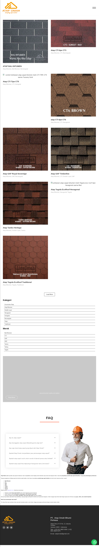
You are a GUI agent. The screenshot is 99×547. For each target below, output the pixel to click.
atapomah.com (10, 490)
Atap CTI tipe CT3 (58, 50)
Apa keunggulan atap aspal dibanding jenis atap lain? (26, 443)
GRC (6, 341)
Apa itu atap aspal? (15, 438)
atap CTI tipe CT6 (58, 120)
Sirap (6, 321)
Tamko (6, 344)
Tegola (6, 349)
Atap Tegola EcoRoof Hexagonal (65, 189)
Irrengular (7, 315)
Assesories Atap (9, 304)
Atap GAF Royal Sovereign (15, 174)
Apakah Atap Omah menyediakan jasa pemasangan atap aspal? (29, 453)
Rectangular (8, 318)
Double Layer (8, 310)
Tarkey (6, 347)
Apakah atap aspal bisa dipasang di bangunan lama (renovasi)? (29, 463)
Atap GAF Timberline (60, 174)
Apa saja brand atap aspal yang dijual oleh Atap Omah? (26, 448)
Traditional (7, 324)
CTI (6, 335)
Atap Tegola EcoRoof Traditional (17, 282)
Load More (49, 294)
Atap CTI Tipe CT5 (11, 82)
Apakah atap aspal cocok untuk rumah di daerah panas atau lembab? (31, 458)
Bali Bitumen (8, 333)
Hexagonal (7, 313)
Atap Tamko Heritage (12, 228)
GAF (6, 338)
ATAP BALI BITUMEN (12, 66)
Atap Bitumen (8, 307)
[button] (32, 437)
